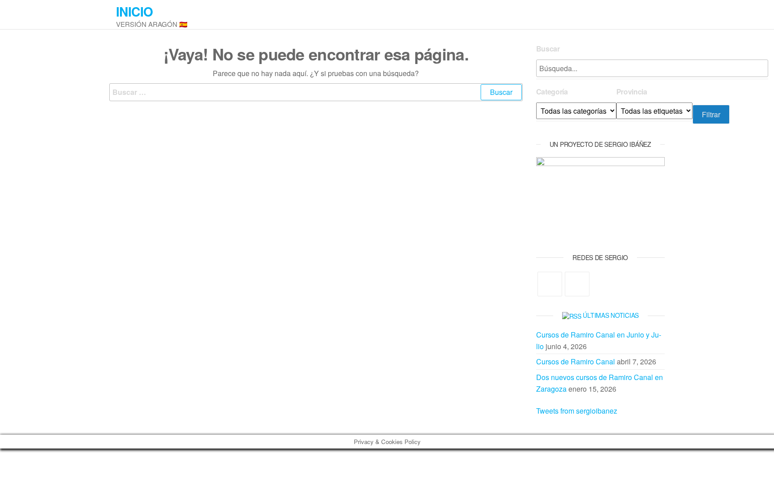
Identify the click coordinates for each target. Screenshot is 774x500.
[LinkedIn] (577, 284)
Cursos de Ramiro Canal (575, 361)
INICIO (134, 11)
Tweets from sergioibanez (576, 411)
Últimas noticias (611, 315)
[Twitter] (550, 284)
